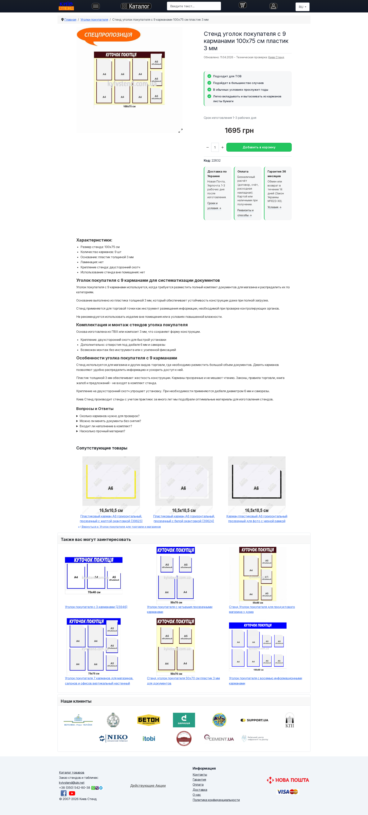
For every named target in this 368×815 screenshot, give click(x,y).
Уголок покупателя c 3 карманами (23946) (96, 607)
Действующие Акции (148, 786)
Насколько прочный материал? (102, 431)
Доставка (200, 790)
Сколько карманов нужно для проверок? (110, 416)
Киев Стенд (276, 57)
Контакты (200, 774)
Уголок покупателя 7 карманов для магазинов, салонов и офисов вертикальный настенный (99, 680)
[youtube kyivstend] (72, 793)
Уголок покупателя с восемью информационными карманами (265, 680)
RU (301, 7)
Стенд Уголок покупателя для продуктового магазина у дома (262, 609)
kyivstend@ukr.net (71, 783)
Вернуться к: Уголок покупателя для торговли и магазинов (121, 526)
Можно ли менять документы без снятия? (110, 421)
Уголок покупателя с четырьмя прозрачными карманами (179, 609)
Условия (273, 207)
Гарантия (199, 779)
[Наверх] (361, 807)
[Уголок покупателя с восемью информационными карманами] (268, 647)
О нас (197, 795)
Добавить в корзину (259, 147)
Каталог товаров (71, 772)
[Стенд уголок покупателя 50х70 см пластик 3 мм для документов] (186, 647)
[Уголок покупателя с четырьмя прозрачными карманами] (186, 575)
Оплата (198, 784)
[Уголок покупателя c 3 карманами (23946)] (104, 575)
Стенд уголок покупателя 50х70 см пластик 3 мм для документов (183, 680)
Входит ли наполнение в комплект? (106, 426)
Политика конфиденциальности (216, 800)
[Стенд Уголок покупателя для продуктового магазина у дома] (268, 575)
